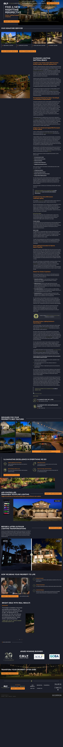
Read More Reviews (7, 642)
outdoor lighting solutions (53, 89)
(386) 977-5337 (56, 1)
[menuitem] (3, 696)
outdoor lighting (49, 336)
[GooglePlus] (57, 689)
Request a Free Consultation (11, 21)
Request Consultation (17, 688)
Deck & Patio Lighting (37, 213)
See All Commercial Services (27, 51)
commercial (35, 263)
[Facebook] (55, 687)
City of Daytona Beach (57, 349)
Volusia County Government (41, 351)
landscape (49, 151)
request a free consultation (9, 596)
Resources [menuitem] (44, 3)
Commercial (47, 685)
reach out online (55, 315)
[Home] (11, 3)
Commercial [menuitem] (35, 3)
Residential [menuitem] (30, 3)
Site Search (53, 1)
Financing (48, 1)
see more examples (45, 451)
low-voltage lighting (36, 118)
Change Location (38, 1)
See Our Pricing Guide (24, 596)
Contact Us (39, 688)
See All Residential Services (8, 51)
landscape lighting (52, 69)
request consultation (53, 3)
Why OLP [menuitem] (39, 3)
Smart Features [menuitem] (25, 3)
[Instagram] (58, 687)
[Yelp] (60, 687)
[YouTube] (57, 687)
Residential (39, 685)
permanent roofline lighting (38, 70)
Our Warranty (43, 1)
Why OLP (32, 688)
